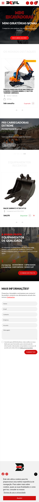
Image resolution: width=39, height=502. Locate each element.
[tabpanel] (19, 134)
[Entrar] (31, 3)
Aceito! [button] (19, 498)
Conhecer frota (27, 273)
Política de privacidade (26, 348)
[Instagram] (6, 474)
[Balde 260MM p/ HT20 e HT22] (29, 215)
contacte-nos (14, 295)
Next (22, 110)
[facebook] (3, 474)
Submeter (30, 352)
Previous (17, 110)
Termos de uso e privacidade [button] (14, 492)
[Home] (12, 3)
